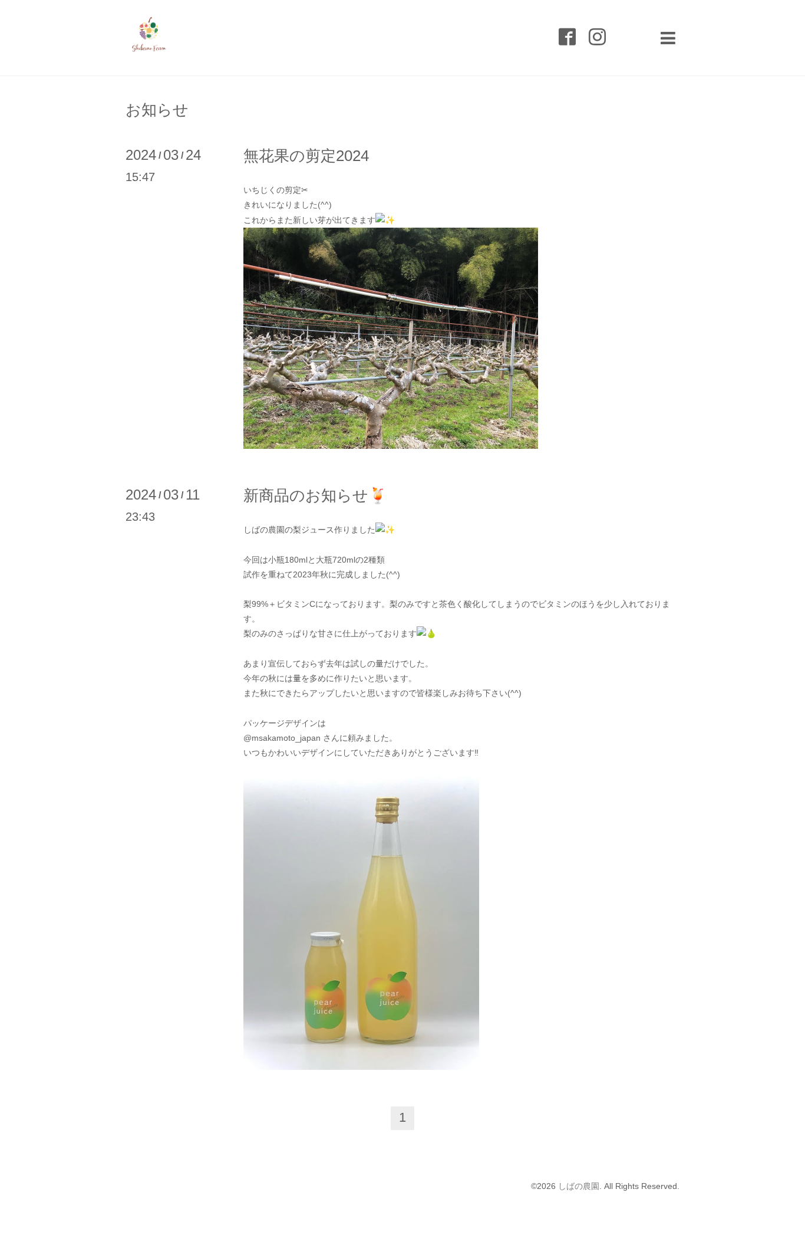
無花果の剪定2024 (306, 156)
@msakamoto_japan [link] (282, 738)
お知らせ (157, 109)
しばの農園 (578, 1186)
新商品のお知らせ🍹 (315, 495)
